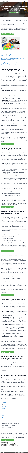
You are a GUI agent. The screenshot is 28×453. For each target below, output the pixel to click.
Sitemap (23, 452)
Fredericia (3, 400)
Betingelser (26, 452)
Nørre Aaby (4, 406)
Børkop (3, 413)
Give (2, 417)
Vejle (3, 410)
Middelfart (4, 402)
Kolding (3, 408)
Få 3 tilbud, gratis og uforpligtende (14, 12)
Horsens (3, 411)
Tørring (3, 415)
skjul (10, 54)
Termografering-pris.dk (6, 1)
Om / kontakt (18, 452)
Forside (15, 452)
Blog (21, 452)
